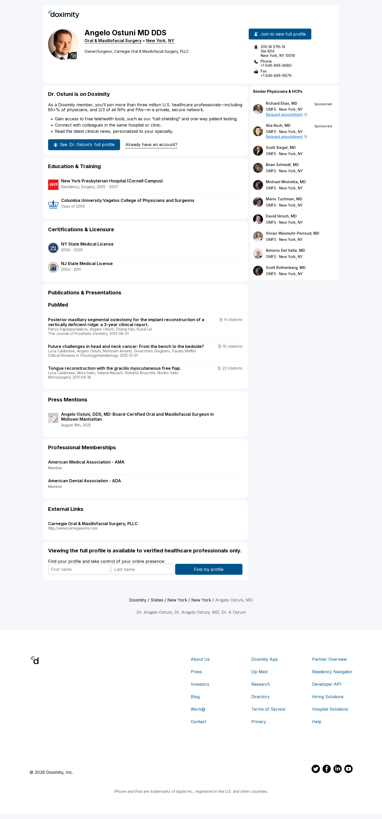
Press (196, 671)
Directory (260, 696)
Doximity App (264, 659)
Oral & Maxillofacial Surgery (113, 40)
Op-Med (259, 671)
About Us (200, 659)
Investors (200, 684)
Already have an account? (151, 144)
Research (260, 684)
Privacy (258, 721)
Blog (195, 696)
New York (156, 40)
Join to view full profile (283, 34)
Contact (198, 721)
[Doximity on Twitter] (316, 769)
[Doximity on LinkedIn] (337, 769)
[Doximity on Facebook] (326, 769)
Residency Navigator (332, 671)
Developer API (326, 684)
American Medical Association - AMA (86, 462)
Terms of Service (268, 709)
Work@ (198, 709)
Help (316, 721)
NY (171, 40)
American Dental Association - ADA (84, 480)
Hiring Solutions (328, 696)
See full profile (87, 144)
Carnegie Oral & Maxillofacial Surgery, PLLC (93, 523)
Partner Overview (329, 659)
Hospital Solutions (330, 709)
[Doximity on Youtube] (348, 769)
